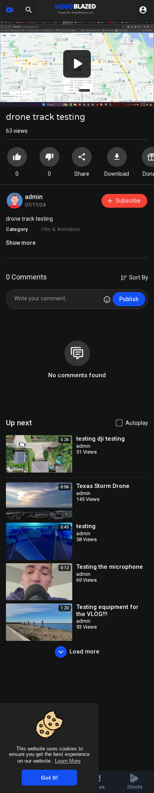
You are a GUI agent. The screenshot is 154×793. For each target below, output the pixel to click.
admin (34, 197)
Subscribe (128, 200)
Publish (129, 299)
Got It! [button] (49, 777)
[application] (77, 63)
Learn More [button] (68, 761)
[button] (77, 64)
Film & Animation (60, 229)
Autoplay (137, 423)
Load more (84, 651)
